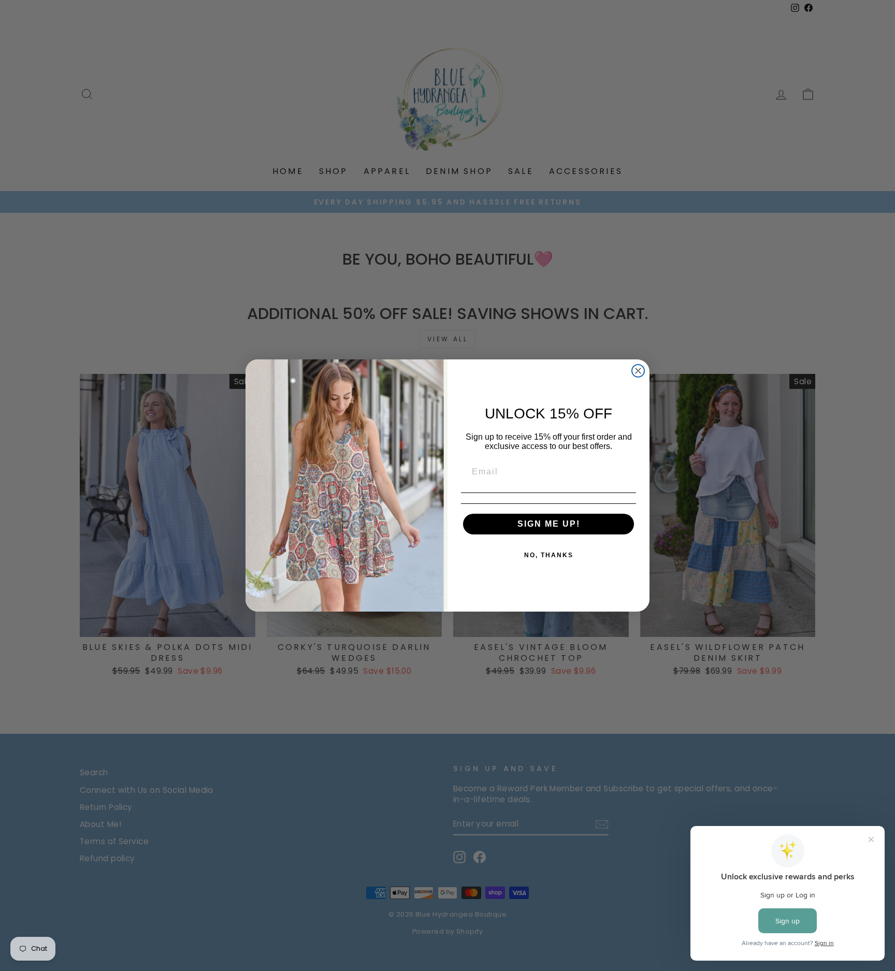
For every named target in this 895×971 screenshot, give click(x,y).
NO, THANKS (548, 555)
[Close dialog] (638, 371)
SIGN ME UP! (548, 523)
